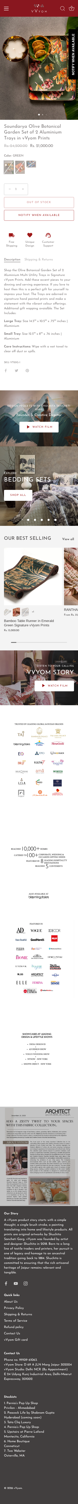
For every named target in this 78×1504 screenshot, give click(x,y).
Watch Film (42, 427)
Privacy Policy (14, 1308)
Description (12, 259)
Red (16, 612)
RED (20, 167)
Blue (25, 612)
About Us (11, 1301)
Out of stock (39, 202)
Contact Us (12, 1333)
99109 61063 (28, 1360)
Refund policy (14, 1327)
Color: (14, 155)
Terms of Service (15, 1320)
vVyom (18, 1488)
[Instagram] (26, 1283)
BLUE (31, 164)
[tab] (14, 259)
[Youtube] (16, 1283)
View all (68, 539)
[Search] (62, 9)
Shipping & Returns (38, 259)
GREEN (9, 167)
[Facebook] (6, 1283)
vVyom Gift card (16, 1340)
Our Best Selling (27, 538)
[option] (39, 486)
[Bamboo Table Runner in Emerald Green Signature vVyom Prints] (33, 576)
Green (7, 612)
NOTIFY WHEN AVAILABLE (39, 215)
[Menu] (6, 8)
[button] (21, 520)
